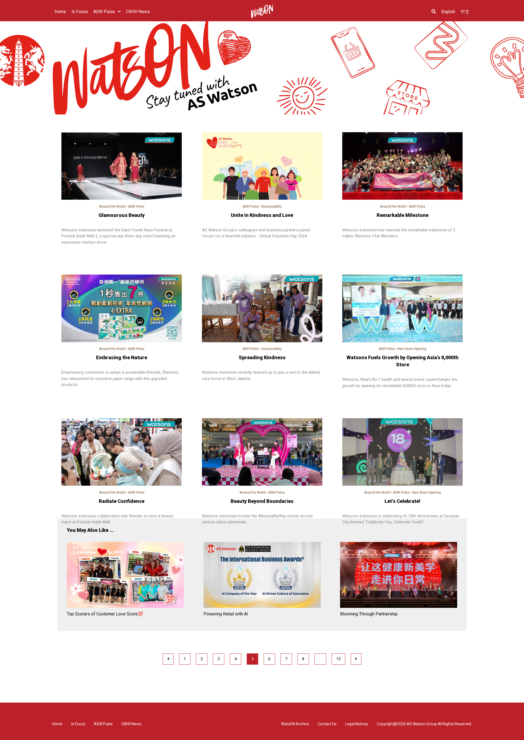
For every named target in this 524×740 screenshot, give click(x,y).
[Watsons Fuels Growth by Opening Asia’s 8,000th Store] (402, 309)
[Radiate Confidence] (121, 453)
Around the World (112, 206)
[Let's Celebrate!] (402, 453)
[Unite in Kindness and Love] (262, 167)
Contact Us (327, 724)
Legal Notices (356, 724)
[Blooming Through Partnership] (398, 576)
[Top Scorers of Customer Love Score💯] (125, 576)
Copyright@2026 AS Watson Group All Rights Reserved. (424, 724)
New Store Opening (412, 349)
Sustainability (271, 206)
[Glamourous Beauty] (121, 167)
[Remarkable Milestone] (402, 167)
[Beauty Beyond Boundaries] (262, 453)
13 (338, 658)
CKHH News (131, 724)
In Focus (78, 724)
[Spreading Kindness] (262, 309)
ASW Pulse (136, 206)
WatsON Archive (295, 724)
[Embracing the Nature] (121, 309)
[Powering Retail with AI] (262, 576)
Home (57, 724)
